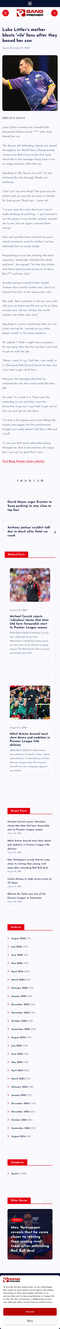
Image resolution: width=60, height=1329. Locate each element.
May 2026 (16, 963)
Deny (30, 1321)
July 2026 (16, 947)
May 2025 (16, 1062)
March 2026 (18, 980)
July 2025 (16, 1046)
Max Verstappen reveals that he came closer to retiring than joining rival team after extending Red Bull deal (29, 864)
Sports (5, 48)
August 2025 (18, 1037)
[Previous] (44, 1200)
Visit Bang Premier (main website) (23, 461)
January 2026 (18, 996)
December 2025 (20, 1004)
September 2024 (20, 1128)
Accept (30, 1311)
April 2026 (17, 971)
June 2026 (17, 955)
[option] (30, 1234)
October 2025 (19, 1021)
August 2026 (18, 938)
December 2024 (20, 1103)
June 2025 (16, 1054)
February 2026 (19, 988)
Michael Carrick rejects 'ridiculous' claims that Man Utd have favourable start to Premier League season (29, 826)
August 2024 (18, 1136)
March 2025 (17, 1079)
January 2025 (18, 1095)
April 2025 (17, 1070)
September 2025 (20, 1029)
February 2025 (19, 1087)
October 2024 (19, 1120)
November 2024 (20, 1112)
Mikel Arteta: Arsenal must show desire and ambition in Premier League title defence (29, 845)
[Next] (50, 1200)
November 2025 (20, 1013)
